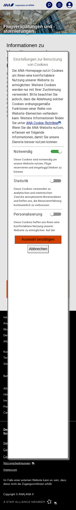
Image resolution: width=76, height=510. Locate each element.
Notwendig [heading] (23, 151)
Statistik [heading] (21, 181)
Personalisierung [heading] (28, 214)
